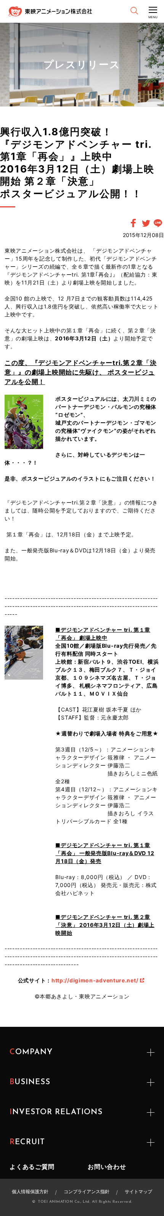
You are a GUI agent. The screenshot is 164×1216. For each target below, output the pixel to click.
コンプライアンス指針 (86, 1191)
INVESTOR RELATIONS (56, 1112)
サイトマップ (138, 1191)
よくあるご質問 (32, 1166)
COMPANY (31, 1052)
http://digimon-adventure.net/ (94, 980)
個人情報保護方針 (30, 1191)
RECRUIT (27, 1142)
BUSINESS (30, 1082)
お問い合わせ (107, 1166)
